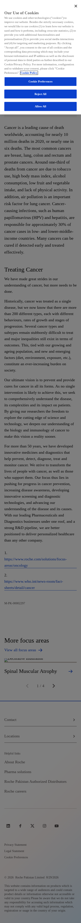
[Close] (76, 6)
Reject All (40, 94)
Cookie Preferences (40, 81)
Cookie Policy (29, 72)
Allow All (40, 106)
